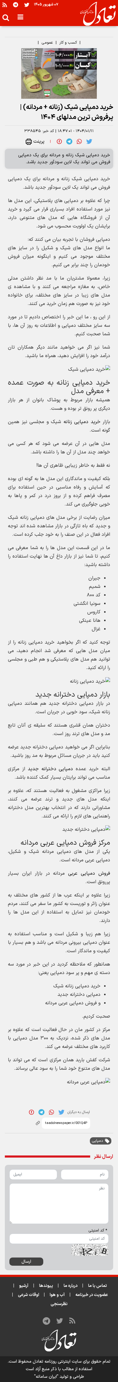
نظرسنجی (59, 1304)
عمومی (47, 43)
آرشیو (23, 1286)
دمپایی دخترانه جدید (50, 769)
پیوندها (46, 1286)
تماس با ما (97, 1286)
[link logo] (95, 14)
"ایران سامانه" (46, 1377)
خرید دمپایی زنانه (82, 422)
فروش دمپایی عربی (89, 873)
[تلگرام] (15, 4)
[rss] (4, 5)
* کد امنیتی (97, 1231)
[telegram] (69, 141)
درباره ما (70, 1286)
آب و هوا (57, 1295)
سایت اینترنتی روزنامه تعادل (57, 1361)
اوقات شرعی (28, 1295)
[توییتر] (26, 5)
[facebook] (59, 141)
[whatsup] (79, 141)
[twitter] (89, 141)
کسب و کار (68, 43)
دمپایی (97, 1141)
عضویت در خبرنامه (91, 1295)
